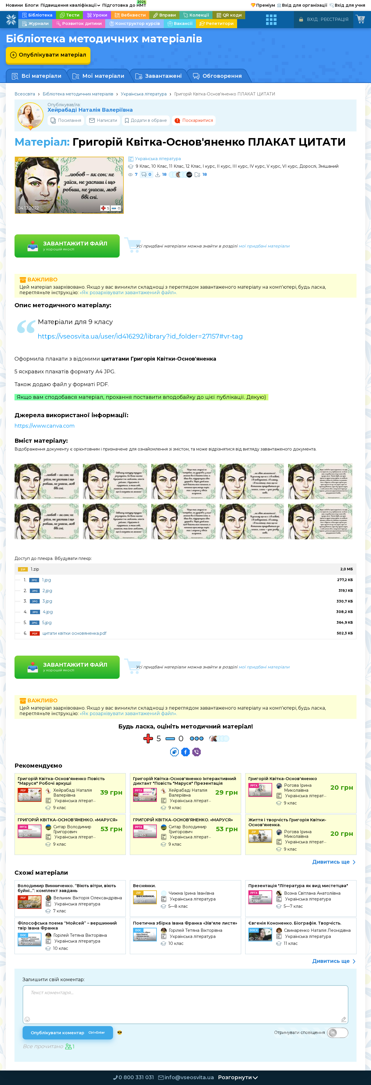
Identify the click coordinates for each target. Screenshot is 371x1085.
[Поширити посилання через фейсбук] (185, 752)
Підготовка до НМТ (124, 4)
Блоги (32, 5)
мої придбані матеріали (264, 246)
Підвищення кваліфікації (70, 5)
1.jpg (46, 580)
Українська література (144, 94)
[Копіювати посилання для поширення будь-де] (174, 752)
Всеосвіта (24, 94)
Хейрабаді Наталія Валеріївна (90, 110)
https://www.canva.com (44, 426)
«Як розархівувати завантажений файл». (128, 292)
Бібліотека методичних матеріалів (78, 94)
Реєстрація (335, 19)
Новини (14, 5)
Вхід (312, 19)
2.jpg (47, 590)
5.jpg (47, 622)
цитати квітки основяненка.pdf (74, 633)
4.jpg (48, 611)
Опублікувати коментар (68, 1032)
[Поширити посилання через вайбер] (196, 752)
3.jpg (47, 601)
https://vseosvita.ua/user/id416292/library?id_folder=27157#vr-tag (140, 336)
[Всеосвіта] (11, 20)
